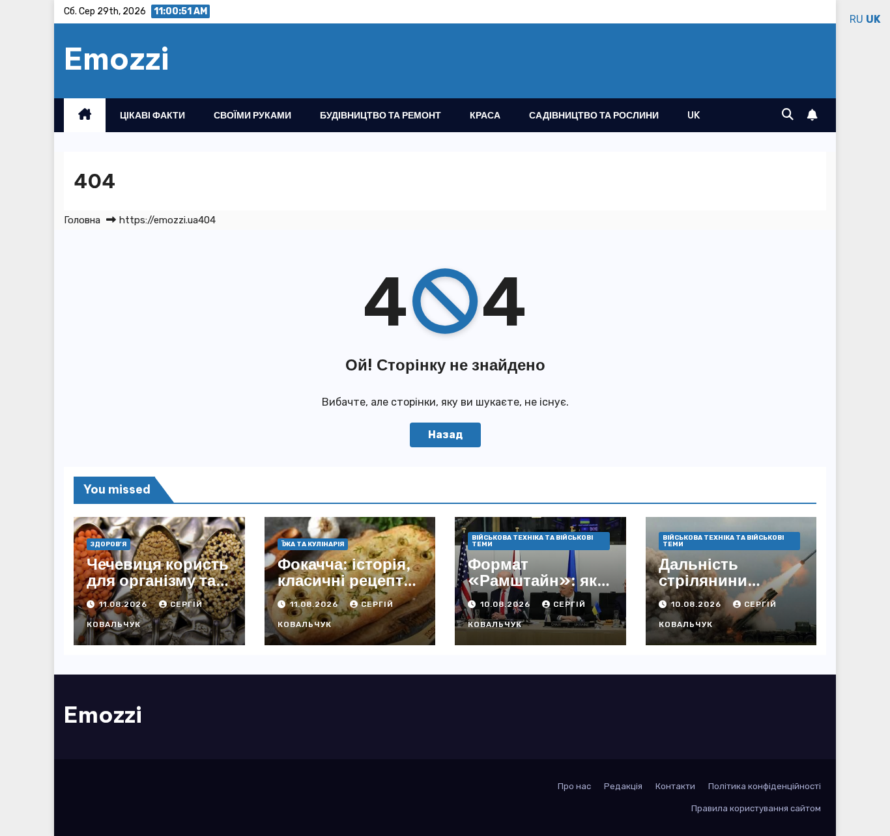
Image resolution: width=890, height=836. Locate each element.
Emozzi (116, 58)
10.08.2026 (506, 604)
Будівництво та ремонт (380, 115)
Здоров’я (108, 544)
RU (856, 19)
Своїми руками (252, 115)
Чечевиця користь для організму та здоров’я (158, 580)
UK (693, 115)
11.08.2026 (124, 604)
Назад (445, 434)
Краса (485, 115)
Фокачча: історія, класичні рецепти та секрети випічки (345, 588)
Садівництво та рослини (594, 115)
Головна (82, 220)
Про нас (574, 786)
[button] (788, 114)
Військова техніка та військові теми (532, 541)
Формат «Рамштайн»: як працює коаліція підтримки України (540, 588)
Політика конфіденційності (764, 786)
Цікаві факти (152, 115)
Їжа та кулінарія (312, 544)
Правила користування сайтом (756, 808)
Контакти (675, 786)
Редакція (623, 786)
